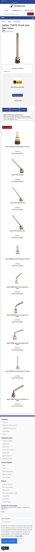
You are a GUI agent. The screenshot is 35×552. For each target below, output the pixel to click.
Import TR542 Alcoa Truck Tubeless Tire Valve (17, 259)
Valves (9, 21)
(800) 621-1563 (28, 10)
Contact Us (4, 1)
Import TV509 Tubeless (17, 174)
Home (3, 21)
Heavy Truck (17, 21)
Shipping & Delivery (7, 484)
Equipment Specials (7, 458)
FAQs (3, 465)
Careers (4, 434)
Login (6, 10)
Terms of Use (5, 490)
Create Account (16, 10)
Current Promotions (7, 455)
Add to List (17, 95)
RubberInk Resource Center (9, 428)
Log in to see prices (17, 68)
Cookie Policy (5, 499)
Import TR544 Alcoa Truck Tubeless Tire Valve (17, 371)
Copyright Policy (6, 502)
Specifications (14, 109)
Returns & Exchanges (7, 487)
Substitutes (23, 109)
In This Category (7, 127)
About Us (15, 2)
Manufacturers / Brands (8, 449)
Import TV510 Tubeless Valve (17, 202)
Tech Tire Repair (6, 477)
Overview (6, 109)
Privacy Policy (6, 496)
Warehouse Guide (6, 474)
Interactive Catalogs (7, 441)
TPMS (4, 468)
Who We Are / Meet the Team (9, 425)
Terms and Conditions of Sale (9, 493)
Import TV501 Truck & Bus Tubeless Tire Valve (17, 146)
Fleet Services (6, 431)
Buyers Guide (5, 444)
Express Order (6, 447)
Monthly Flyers (6, 452)
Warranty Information (7, 471)
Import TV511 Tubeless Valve (17, 230)
